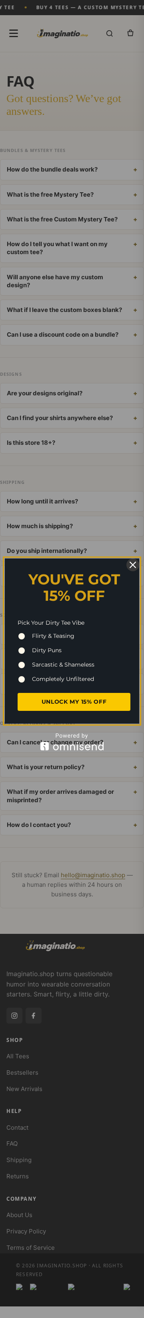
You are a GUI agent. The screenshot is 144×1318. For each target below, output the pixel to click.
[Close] (132, 564)
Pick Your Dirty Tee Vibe (51, 622)
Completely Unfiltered (63, 679)
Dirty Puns (47, 650)
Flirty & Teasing (53, 635)
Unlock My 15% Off (74, 701)
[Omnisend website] (72, 742)
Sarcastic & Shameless (63, 664)
